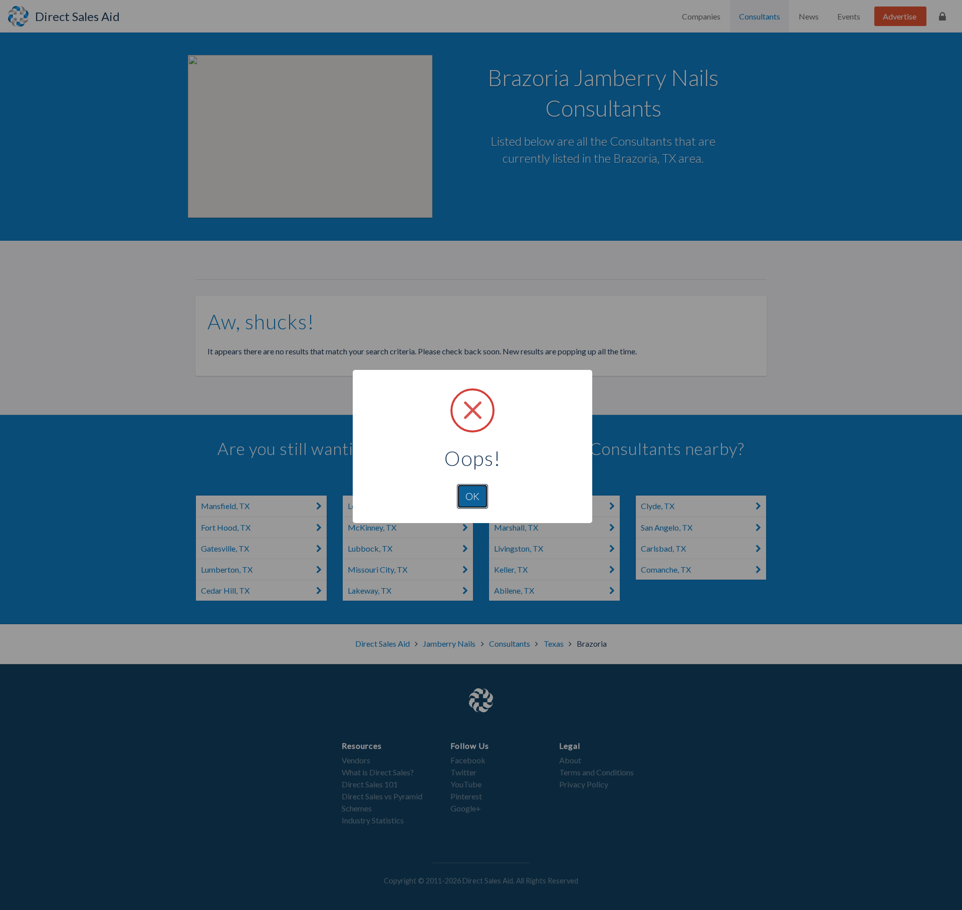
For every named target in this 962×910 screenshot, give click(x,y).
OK (472, 496)
